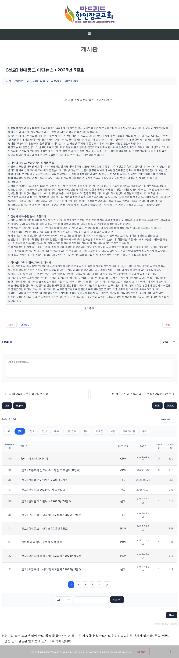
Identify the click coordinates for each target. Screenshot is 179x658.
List (7, 405)
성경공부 (71, 431)
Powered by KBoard (165, 623)
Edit (157, 405)
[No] (173, 651)
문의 (144, 431)
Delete (170, 405)
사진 (112, 431)
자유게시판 (129, 431)
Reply (19, 405)
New (171, 615)
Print (167, 324)
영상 (44, 431)
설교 (32, 431)
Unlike (24, 324)
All (8, 431)
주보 (56, 431)
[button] (89, 33)
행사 (86, 431)
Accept (141, 651)
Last (107, 584)
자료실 (99, 431)
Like (11, 324)
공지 (19, 431)
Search (117, 599)
